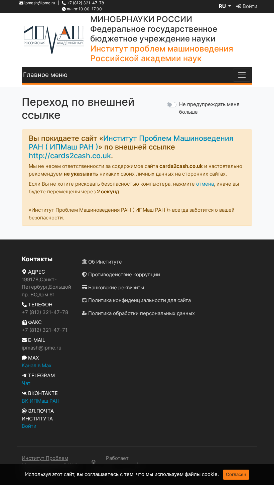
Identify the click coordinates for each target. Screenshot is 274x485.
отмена (205, 184)
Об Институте (104, 262)
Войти (249, 6)
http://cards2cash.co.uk (70, 155)
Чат (26, 383)
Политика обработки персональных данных (141, 313)
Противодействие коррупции (123, 274)
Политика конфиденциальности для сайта (139, 300)
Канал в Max (36, 365)
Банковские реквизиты (115, 287)
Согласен (236, 474)
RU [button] (223, 6)
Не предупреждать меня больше (209, 108)
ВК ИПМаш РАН (40, 401)
